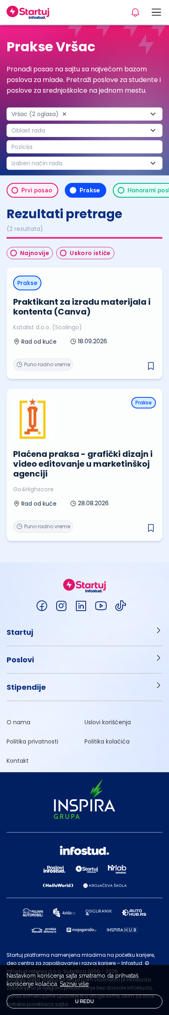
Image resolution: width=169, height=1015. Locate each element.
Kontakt (18, 761)
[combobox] (84, 114)
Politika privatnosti (32, 741)
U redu (84, 1001)
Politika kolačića (107, 741)
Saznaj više (74, 984)
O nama (18, 722)
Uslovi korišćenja (107, 722)
